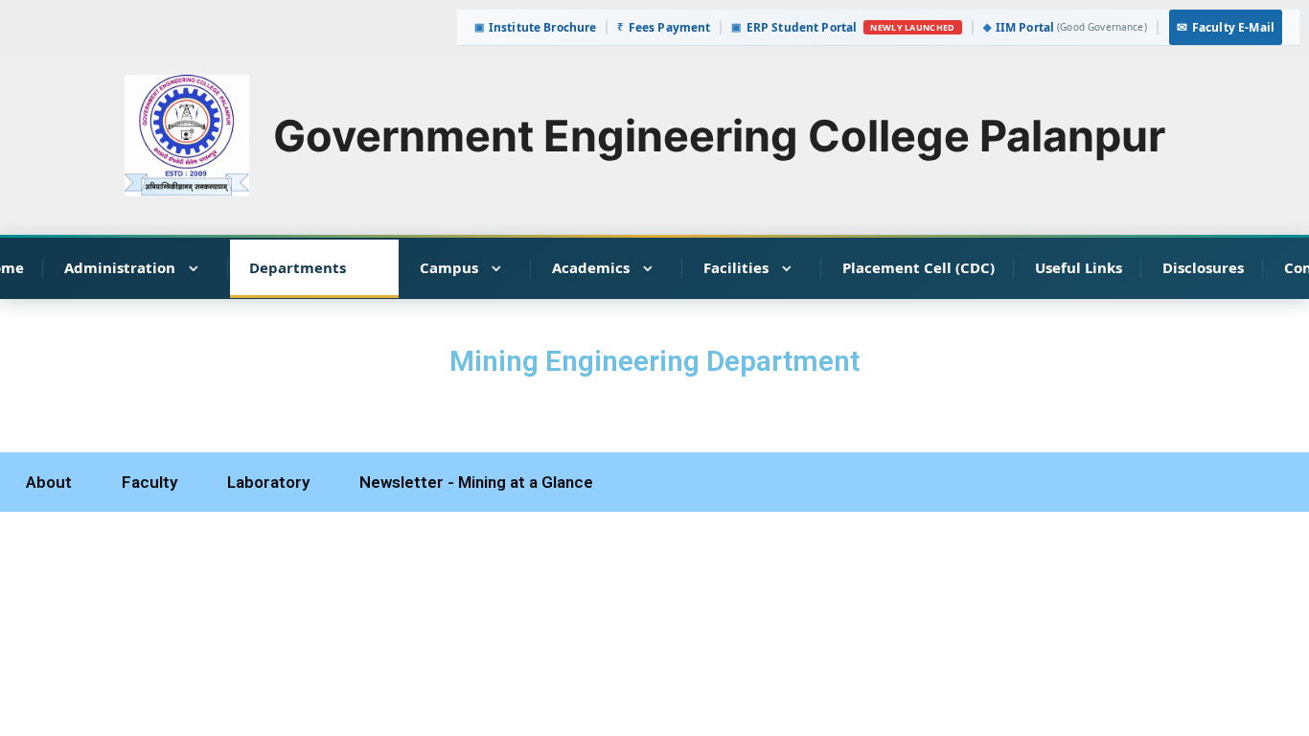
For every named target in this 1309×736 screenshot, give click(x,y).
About (49, 482)
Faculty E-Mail (1226, 26)
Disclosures (1203, 267)
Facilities (736, 267)
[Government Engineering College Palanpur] (187, 134)
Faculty (149, 482)
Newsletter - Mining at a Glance (476, 482)
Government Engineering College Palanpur (719, 135)
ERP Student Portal (794, 27)
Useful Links (1078, 267)
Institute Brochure (535, 27)
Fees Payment (663, 27)
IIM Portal (1065, 27)
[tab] (49, 482)
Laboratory (268, 482)
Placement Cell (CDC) (918, 267)
